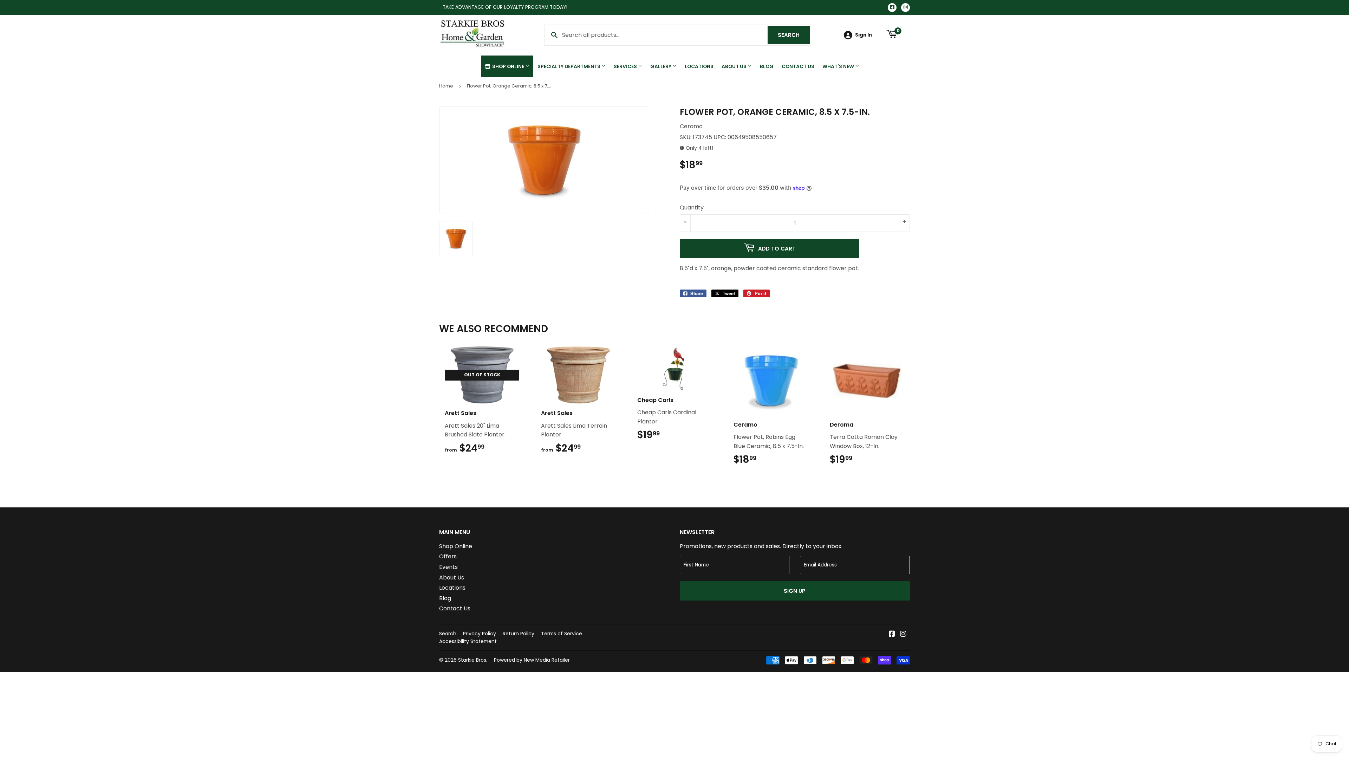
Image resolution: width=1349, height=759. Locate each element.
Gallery (661, 66)
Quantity (692, 207)
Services (626, 66)
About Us (735, 66)
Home (446, 86)
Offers (448, 556)
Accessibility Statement (468, 641)
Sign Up (795, 591)
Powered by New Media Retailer (532, 659)
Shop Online (508, 66)
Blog (767, 66)
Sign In (863, 35)
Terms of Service (561, 633)
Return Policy (518, 633)
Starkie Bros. (472, 659)
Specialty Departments (569, 66)
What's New (838, 66)
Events (448, 567)
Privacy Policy (479, 633)
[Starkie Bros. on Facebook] (892, 634)
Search (794, 35)
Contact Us (798, 66)
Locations (699, 66)
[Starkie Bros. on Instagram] (903, 634)
